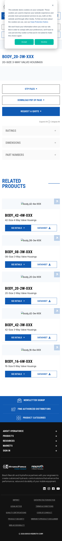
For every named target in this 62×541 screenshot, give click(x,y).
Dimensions (13, 142)
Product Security (16, 519)
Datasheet (42, 228)
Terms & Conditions (44, 506)
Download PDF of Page (30, 100)
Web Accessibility (17, 525)
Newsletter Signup (34, 400)
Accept (24, 42)
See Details (16, 228)
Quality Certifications (16, 513)
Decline (44, 42)
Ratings (11, 130)
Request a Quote (30, 111)
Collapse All (55, 122)
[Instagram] (48, 488)
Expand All (43, 122)
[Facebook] (53, 488)
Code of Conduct (44, 513)
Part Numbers (15, 155)
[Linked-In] (44, 488)
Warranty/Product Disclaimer (44, 519)
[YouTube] (58, 488)
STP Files (30, 89)
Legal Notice (16, 506)
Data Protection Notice (39, 22)
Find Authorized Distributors (34, 409)
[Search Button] (4, 15)
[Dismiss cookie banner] (53, 5)
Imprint (16, 500)
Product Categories (34, 417)
